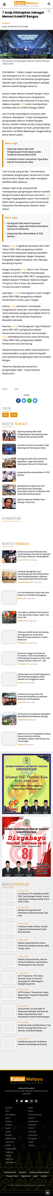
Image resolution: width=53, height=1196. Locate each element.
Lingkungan (10, 1148)
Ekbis (30, 1111)
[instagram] (31, 1101)
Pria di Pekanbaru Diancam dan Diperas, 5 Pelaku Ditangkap (33, 593)
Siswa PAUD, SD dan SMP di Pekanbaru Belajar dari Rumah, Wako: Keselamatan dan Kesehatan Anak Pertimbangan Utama (33, 1014)
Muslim (8, 1135)
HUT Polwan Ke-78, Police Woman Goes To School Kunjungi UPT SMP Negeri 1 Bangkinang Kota (30, 979)
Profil (30, 1128)
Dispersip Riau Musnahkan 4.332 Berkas (25, 235)
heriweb (41, 1185)
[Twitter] (21, 1101)
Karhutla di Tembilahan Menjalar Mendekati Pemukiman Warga (34, 715)
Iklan (36, 1176)
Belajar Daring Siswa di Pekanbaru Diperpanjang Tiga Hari (33, 913)
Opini (7, 1128)
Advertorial (10, 1138)
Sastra (31, 1145)
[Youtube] (26, 1101)
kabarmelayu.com (27, 1185)
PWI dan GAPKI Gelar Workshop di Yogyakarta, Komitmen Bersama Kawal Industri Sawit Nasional (33, 636)
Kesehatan (33, 1121)
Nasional (9, 1159)
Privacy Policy (12, 1176)
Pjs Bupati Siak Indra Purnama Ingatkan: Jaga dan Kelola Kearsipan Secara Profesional (27, 226)
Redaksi (6, 23)
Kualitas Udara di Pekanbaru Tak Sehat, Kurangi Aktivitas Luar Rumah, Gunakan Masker (34, 1028)
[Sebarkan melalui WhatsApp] (29, 400)
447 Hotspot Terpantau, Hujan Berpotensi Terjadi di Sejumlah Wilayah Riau (33, 995)
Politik (8, 1145)
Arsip (28, 75)
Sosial (21, 560)
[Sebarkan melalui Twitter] (23, 400)
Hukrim (21, 598)
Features (9, 1142)
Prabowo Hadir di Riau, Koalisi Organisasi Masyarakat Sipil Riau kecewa (33, 929)
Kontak (44, 1176)
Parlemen (32, 1135)
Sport (7, 1118)
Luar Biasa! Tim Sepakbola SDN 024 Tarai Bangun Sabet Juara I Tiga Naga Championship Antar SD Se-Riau (33, 897)
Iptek (30, 1107)
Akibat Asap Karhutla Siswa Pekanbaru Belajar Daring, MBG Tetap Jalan (33, 946)
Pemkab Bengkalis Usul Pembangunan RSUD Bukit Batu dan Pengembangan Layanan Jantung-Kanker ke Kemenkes (33, 575)
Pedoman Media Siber (39, 1172)
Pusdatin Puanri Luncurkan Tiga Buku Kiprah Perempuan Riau (27, 161)
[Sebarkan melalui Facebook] (18, 400)
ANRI (16, 79)
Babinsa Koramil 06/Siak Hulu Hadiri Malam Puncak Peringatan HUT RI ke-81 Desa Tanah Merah (34, 554)
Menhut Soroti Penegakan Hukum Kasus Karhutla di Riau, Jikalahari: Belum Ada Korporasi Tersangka (34, 737)
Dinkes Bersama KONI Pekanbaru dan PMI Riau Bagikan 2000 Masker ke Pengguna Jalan (34, 677)
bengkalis (32, 1138)
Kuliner (8, 1121)
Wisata (8, 1124)
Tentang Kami (10, 1172)
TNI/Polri (22, 621)
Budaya (9, 1107)
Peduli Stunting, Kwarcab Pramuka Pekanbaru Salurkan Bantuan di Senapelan (32, 696)
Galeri (31, 1142)
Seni (7, 1111)
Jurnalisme (10, 1162)
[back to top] (47, 1192)
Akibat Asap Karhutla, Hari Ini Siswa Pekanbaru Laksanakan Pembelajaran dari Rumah (33, 962)
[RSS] (36, 1101)
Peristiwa (22, 664)
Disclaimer (26, 1176)
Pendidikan (10, 1114)
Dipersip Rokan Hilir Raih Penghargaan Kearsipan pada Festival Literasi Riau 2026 (24, 152)
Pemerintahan (24, 582)
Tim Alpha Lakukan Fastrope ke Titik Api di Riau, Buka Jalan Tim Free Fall (33, 615)
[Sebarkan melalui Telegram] (35, 400)
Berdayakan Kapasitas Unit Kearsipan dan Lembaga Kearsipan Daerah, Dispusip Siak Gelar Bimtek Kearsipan (33, 490)
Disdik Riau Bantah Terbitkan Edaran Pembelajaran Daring (32, 1043)
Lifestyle (32, 1131)
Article (8, 1155)
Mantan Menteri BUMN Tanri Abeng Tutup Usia (31, 501)
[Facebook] (17, 1101)
